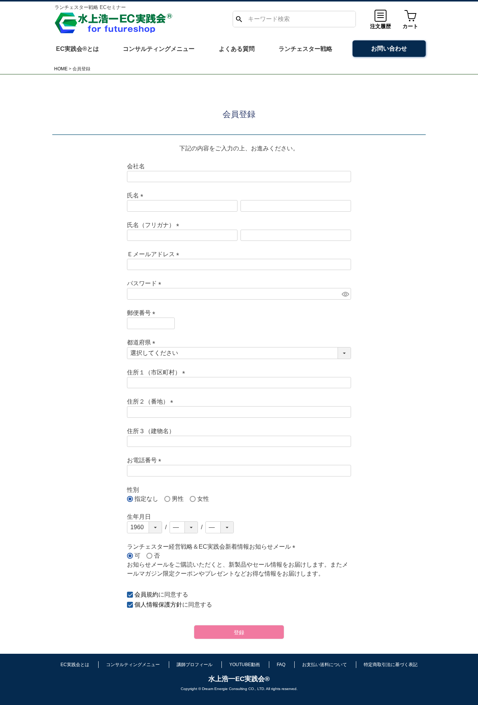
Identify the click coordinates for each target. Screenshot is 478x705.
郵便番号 (142, 313)
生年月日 (139, 517)
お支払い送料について (324, 664)
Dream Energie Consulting (224, 689)
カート (410, 26)
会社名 (136, 166)
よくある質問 (237, 49)
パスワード (145, 283)
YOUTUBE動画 (244, 664)
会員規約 (146, 594)
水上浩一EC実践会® (239, 679)
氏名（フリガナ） (154, 225)
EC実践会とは (74, 664)
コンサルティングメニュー (159, 49)
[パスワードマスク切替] (345, 293)
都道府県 (142, 342)
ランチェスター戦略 (305, 49)
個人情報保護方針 (158, 604)
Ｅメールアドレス (154, 254)
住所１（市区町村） (157, 372)
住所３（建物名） (151, 431)
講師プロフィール (194, 664)
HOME (61, 68)
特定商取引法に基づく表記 (391, 664)
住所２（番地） (151, 401)
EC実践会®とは (77, 49)
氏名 (136, 195)
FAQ (281, 664)
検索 (239, 19)
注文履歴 (380, 26)
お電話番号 (145, 460)
